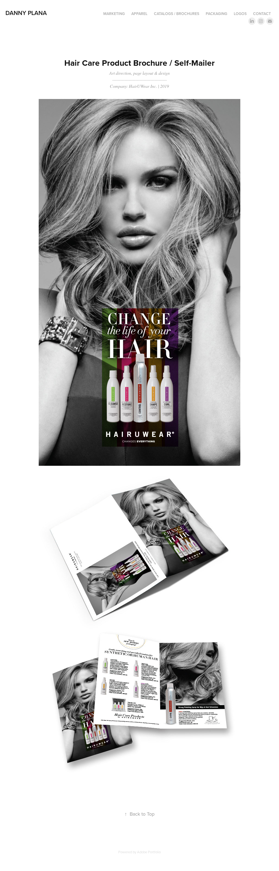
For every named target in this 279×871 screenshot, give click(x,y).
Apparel (139, 13)
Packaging (216, 13)
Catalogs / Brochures (176, 13)
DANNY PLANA (26, 12)
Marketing (114, 13)
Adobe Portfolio (149, 851)
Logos (240, 13)
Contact (262, 13)
